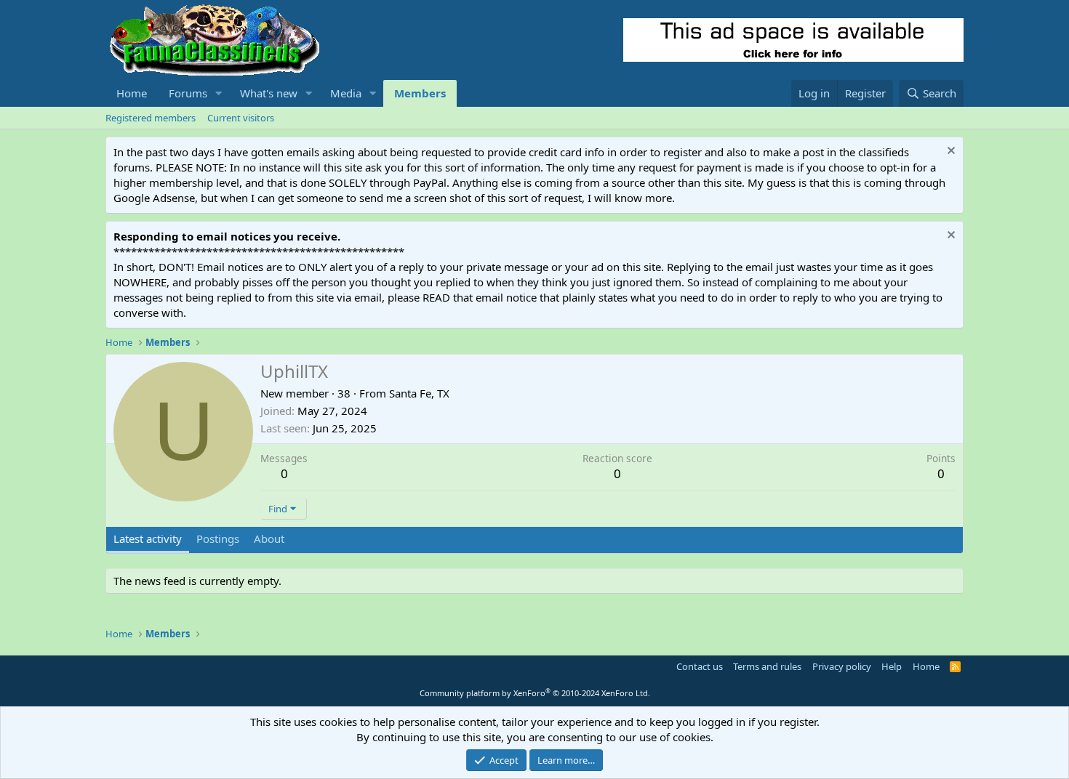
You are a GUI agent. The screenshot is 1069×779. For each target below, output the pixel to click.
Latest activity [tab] (147, 538)
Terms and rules (767, 666)
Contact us (699, 666)
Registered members (150, 117)
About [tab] (269, 538)
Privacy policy (841, 666)
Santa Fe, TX (419, 393)
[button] (219, 93)
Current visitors (240, 117)
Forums (188, 93)
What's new (268, 93)
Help (891, 666)
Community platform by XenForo (535, 692)
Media (345, 93)
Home (131, 93)
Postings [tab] (217, 538)
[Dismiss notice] (949, 152)
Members (420, 93)
